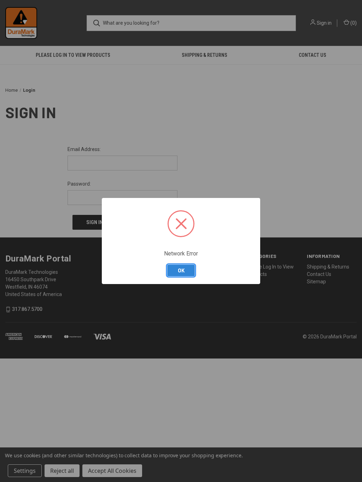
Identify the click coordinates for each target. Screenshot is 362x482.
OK (181, 270)
